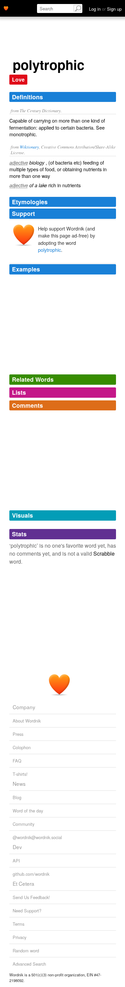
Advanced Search (29, 964)
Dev (17, 846)
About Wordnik (27, 721)
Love (18, 79)
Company (24, 707)
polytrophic (49, 249)
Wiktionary (29, 147)
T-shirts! (20, 774)
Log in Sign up (105, 9)
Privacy (19, 937)
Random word (26, 950)
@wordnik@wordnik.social (37, 837)
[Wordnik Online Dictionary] (6, 8)
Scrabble (104, 553)
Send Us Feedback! (31, 897)
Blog (17, 797)
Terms (18, 924)
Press (18, 734)
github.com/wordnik (31, 874)
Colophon (22, 747)
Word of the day (28, 810)
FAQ (17, 760)
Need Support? (27, 910)
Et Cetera (23, 883)
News (19, 783)
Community (23, 824)
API (16, 860)
